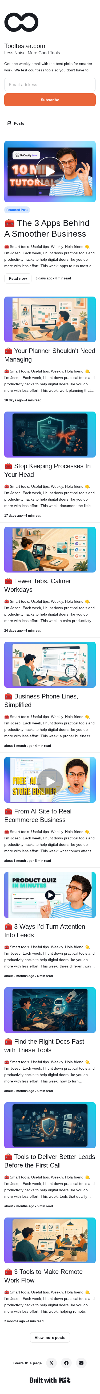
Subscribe (50, 100)
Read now (18, 278)
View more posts (50, 1337)
